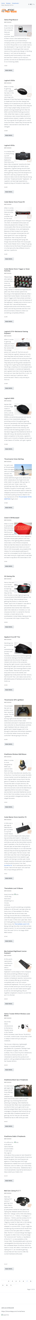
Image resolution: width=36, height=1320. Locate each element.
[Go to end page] (17, 1284)
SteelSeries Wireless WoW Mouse (15, 754)
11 (10, 1285)
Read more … (9, 70)
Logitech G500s (9, 80)
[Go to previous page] (5, 1280)
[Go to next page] (14, 1284)
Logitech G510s (9, 145)
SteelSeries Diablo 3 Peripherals (14, 1136)
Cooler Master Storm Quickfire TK (15, 817)
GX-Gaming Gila (9, 576)
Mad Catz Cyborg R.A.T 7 (12, 1191)
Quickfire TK (8, 865)
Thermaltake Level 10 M (22, 924)
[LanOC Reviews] (9, 11)
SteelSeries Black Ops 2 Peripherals (16, 1080)
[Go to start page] (2, 1280)
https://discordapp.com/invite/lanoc (13, 1311)
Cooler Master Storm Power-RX (14, 202)
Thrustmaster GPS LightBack (14, 700)
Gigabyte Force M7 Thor (12, 637)
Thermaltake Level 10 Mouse (13, 888)
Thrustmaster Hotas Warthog (14, 459)
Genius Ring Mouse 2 (11, 20)
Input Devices (7, 22)
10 (7, 1285)
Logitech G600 (9, 398)
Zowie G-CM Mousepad (11, 518)
